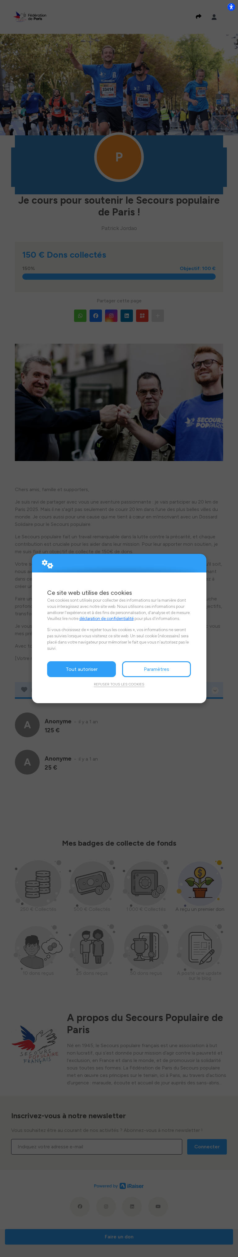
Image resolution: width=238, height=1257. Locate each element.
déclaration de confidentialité (106, 618)
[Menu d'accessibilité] (231, 7)
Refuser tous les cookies (119, 684)
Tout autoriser (82, 669)
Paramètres (156, 669)
